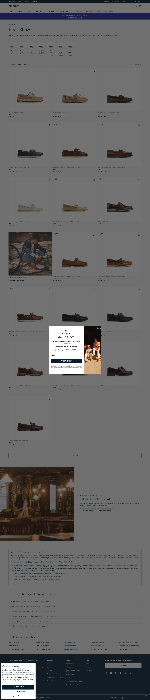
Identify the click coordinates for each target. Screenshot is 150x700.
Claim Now (66, 361)
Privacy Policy (17, 677)
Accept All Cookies (18, 686)
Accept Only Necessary (18, 691)
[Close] (34, 665)
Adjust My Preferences (18, 696)
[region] (18, 681)
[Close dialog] (99, 328)
